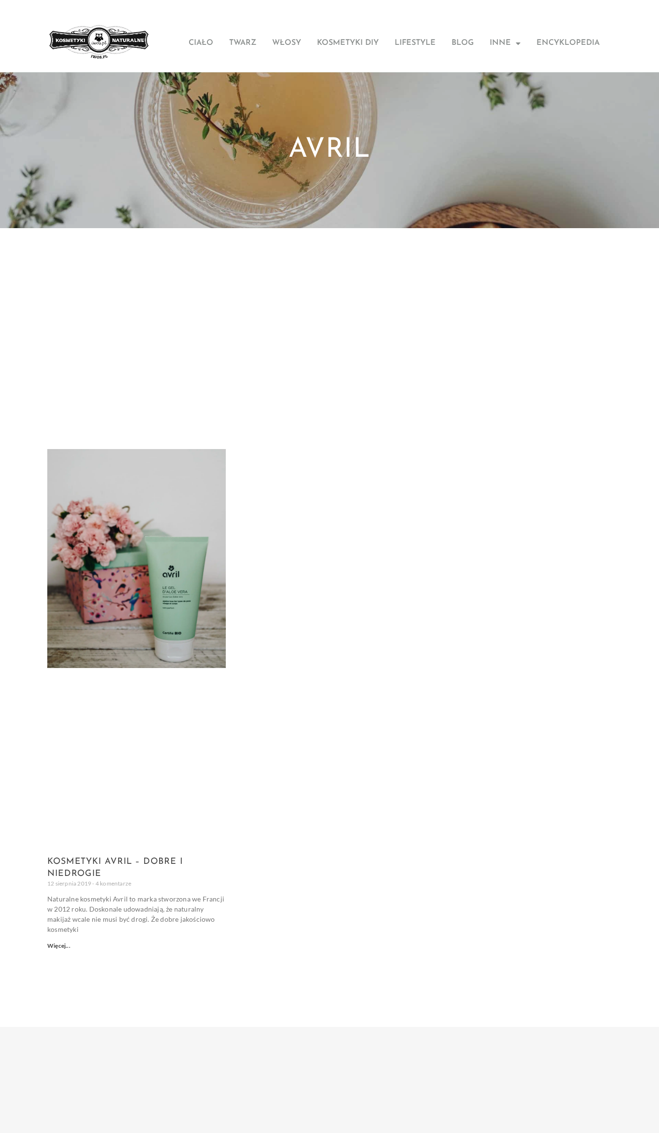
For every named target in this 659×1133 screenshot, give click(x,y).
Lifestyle (415, 43)
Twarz (242, 43)
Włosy (286, 43)
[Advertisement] (329, 300)
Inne (500, 43)
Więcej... (58, 945)
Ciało (201, 43)
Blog (463, 43)
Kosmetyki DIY (348, 43)
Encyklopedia (568, 43)
